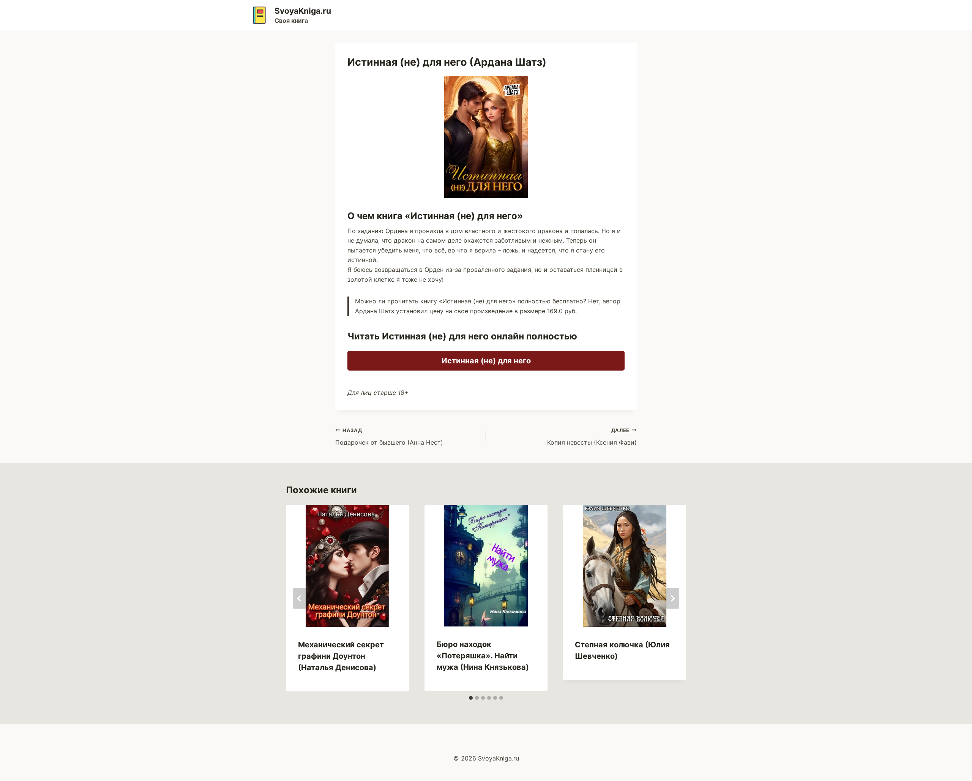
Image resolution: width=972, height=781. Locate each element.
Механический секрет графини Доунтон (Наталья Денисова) (341, 656)
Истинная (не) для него (486, 360)
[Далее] (672, 598)
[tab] (471, 698)
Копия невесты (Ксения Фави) (592, 437)
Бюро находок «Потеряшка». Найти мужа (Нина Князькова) (483, 656)
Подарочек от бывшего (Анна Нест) (389, 437)
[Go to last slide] (299, 598)
